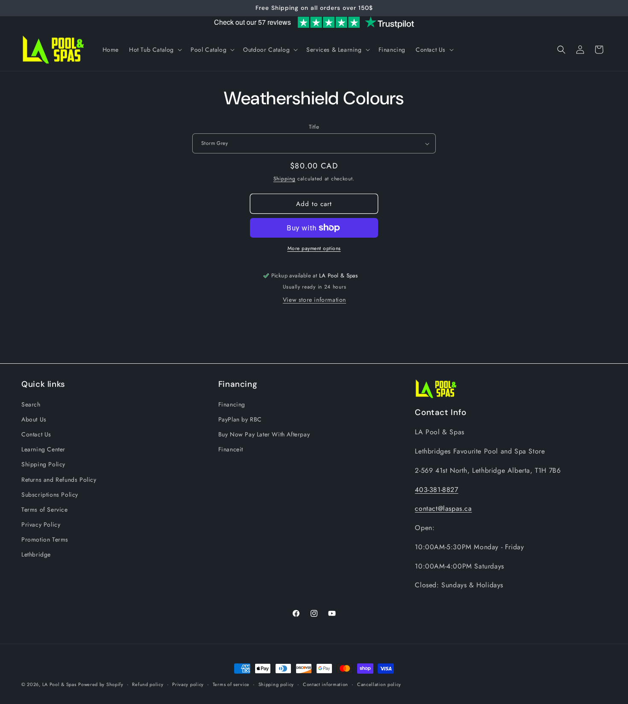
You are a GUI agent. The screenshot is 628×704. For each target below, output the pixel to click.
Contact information (325, 683)
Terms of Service (44, 509)
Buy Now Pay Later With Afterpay (264, 434)
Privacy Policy (40, 524)
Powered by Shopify (100, 684)
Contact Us (36, 434)
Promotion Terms (44, 539)
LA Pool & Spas (59, 684)
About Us (34, 419)
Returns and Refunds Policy (59, 479)
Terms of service (231, 683)
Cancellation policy (379, 683)
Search (31, 404)
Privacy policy (188, 683)
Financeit (230, 449)
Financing (231, 404)
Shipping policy (276, 683)
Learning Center (43, 449)
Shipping (284, 179)
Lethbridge (36, 554)
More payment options (314, 248)
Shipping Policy (43, 464)
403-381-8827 (436, 489)
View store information (314, 299)
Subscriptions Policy (49, 494)
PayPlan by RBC (240, 419)
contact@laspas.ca (443, 508)
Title (314, 127)
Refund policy (147, 683)
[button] (154, 50)
